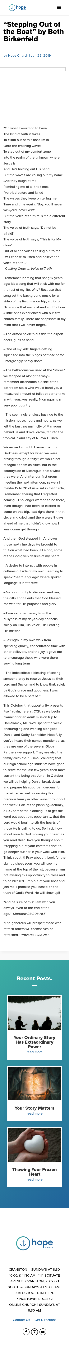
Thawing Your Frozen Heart (34, 1172)
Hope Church (18, 55)
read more (35, 1052)
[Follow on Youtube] (42, 1331)
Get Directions (45, 1320)
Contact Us (21, 1320)
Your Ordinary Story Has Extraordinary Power (34, 1042)
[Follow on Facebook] (26, 1331)
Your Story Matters (34, 1108)
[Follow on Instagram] (34, 1331)
